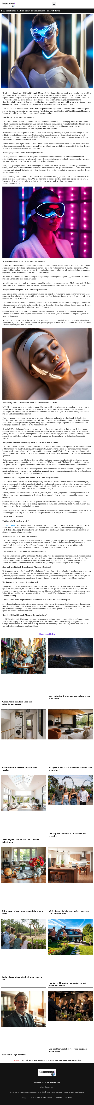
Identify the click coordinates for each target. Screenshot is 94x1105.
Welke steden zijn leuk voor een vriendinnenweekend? (17, 703)
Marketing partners (47, 1087)
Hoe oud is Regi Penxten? (14, 1054)
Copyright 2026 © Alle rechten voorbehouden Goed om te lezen (47, 1097)
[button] (54, 4)
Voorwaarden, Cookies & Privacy (47, 1082)
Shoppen (16, 1060)
